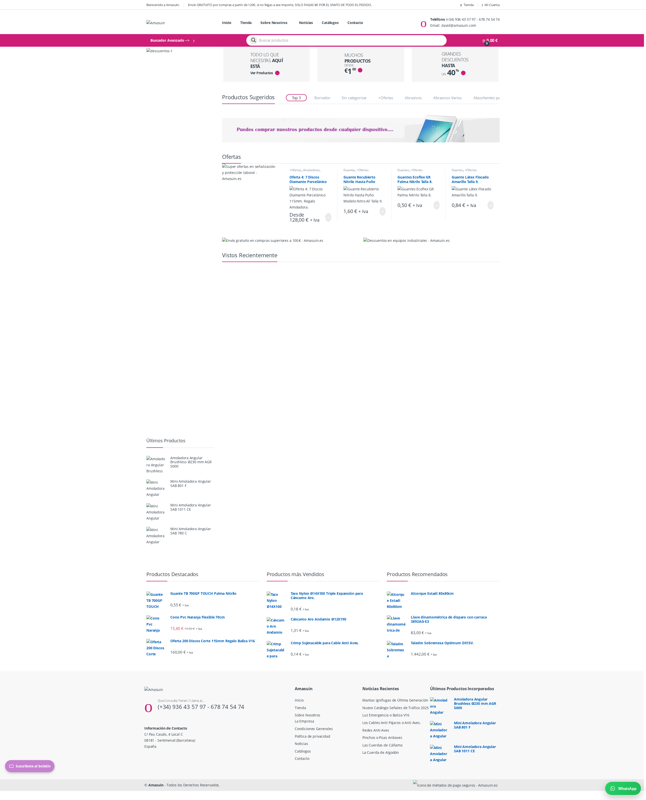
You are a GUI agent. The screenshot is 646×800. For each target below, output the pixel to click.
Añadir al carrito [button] (325, 217)
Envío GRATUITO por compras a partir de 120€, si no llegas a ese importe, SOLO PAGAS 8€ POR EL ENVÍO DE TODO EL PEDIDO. (279, 5)
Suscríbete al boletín (33, 766)
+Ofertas (385, 97)
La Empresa (304, 721)
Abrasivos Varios (447, 97)
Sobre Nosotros (273, 22)
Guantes (349, 170)
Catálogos (330, 22)
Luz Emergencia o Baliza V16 (385, 715)
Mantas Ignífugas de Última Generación (395, 700)
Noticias (306, 22)
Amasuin (156, 785)
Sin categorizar (354, 97)
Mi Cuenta (492, 5)
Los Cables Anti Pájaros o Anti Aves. (391, 722)
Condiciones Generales (314, 728)
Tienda (468, 5)
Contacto (355, 22)
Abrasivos (413, 97)
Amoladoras (311, 170)
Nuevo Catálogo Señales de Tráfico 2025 (395, 707)
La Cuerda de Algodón (380, 752)
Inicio (226, 22)
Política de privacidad (312, 736)
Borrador (322, 97)
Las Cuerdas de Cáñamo (382, 745)
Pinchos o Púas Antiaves (382, 737)
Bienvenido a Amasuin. (163, 5)
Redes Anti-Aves (375, 730)
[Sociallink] (146, 757)
